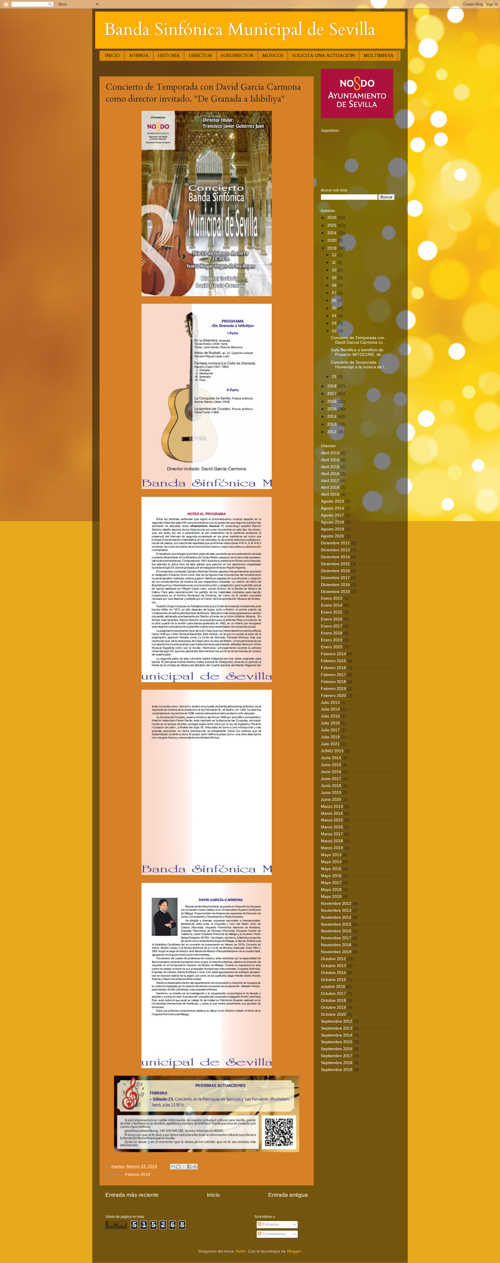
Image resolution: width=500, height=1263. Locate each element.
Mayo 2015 (331, 869)
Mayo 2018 (331, 889)
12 (335, 255)
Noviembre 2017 (336, 938)
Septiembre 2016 (336, 1049)
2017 (332, 393)
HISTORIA (169, 55)
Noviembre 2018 (336, 945)
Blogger (294, 1251)
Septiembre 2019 (336, 1070)
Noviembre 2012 (336, 903)
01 (335, 376)
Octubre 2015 (333, 980)
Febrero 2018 (333, 682)
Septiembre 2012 (336, 1021)
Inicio (213, 1195)
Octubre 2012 (333, 959)
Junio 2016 (331, 772)
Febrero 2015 (333, 661)
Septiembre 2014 (336, 1035)
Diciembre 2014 (335, 557)
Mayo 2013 (331, 855)
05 (335, 308)
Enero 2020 (331, 647)
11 (334, 262)
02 (335, 331)
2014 (332, 416)
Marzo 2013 (332, 806)
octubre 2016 (333, 986)
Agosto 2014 (332, 508)
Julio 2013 (330, 702)
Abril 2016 (330, 474)
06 (335, 300)
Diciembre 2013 (335, 550)
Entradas (270, 1224)
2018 (332, 386)
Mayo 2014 (331, 862)
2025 (332, 225)
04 (335, 316)
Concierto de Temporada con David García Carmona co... (358, 340)
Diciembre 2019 (335, 592)
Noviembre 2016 (336, 931)
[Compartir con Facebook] (189, 1166)
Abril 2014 (330, 460)
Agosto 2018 (332, 522)
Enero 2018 (331, 633)
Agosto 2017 (332, 515)
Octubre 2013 (333, 966)
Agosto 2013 (332, 501)
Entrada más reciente (132, 1195)
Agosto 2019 (332, 529)
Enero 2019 (331, 640)
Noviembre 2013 (336, 910)
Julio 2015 (330, 716)
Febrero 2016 (333, 668)
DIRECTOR (200, 55)
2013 (332, 424)
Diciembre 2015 (335, 564)
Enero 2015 (331, 612)
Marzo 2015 (332, 820)
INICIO (112, 55)
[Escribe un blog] (178, 1166)
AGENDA (139, 55)
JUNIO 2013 (332, 751)
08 (335, 285)
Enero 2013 (331, 598)
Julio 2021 (330, 744)
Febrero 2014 (333, 654)
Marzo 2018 (332, 841)
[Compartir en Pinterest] (195, 1166)
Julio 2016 (330, 723)
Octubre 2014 (333, 973)
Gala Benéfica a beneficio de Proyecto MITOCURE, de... (358, 352)
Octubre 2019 (333, 1007)
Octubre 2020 (333, 1014)
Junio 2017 (331, 779)
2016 (332, 401)
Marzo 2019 (332, 848)
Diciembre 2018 (335, 585)
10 (335, 270)
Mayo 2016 (331, 876)
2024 (332, 233)
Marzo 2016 (332, 827)
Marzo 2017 (332, 834)
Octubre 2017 (333, 993)
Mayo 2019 (331, 896)
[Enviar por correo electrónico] (173, 1166)
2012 (332, 432)
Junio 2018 (331, 786)
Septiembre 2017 (336, 1056)
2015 (332, 409)
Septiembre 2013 (336, 1028)
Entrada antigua (288, 1195)
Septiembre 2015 (336, 1042)
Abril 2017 (330, 481)
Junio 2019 (331, 792)
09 (335, 278)
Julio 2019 (330, 737)
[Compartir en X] (184, 1166)
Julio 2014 (330, 709)
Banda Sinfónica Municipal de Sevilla (240, 29)
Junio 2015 (331, 765)
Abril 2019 (330, 494)
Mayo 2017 (331, 883)
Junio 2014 (331, 758)
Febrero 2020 (333, 695)
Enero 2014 (331, 605)
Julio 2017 (330, 730)
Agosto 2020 (332, 536)
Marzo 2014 (332, 813)
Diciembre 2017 (335, 578)
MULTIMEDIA (379, 55)
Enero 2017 (331, 626)
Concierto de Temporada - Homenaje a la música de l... (359, 364)
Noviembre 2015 (336, 924)
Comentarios (273, 1234)
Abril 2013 (330, 453)
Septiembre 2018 (336, 1063)
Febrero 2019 (137, 1174)
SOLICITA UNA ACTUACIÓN (323, 55)
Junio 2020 (331, 799)
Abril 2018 (330, 487)
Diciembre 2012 (335, 543)
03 (335, 323)
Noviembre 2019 (336, 952)
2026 (332, 217)
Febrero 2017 (333, 675)
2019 (332, 248)
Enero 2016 (331, 619)
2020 (332, 240)
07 (335, 293)
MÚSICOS (272, 55)
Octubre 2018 (333, 1000)
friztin (241, 1251)
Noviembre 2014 (336, 917)
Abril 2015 (330, 467)
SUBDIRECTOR (237, 55)
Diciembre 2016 (335, 571)
